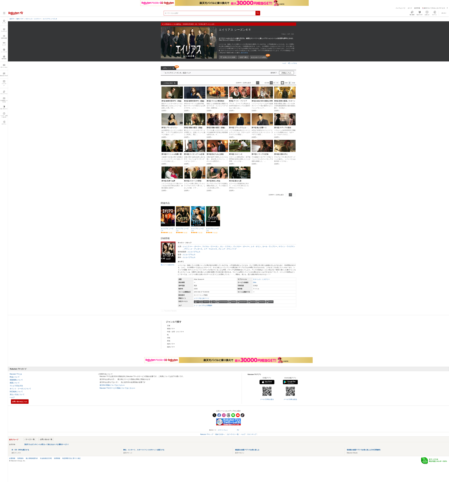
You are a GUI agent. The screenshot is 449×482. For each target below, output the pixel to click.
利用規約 (20, 458)
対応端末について (16, 391)
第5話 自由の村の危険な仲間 (262, 101)
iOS (214, 301)
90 (277, 83)
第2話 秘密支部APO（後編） (194, 101)
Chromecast (223, 301)
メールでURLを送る (267, 399)
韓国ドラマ (171, 329)
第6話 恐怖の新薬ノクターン (284, 101)
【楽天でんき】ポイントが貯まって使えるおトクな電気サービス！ (46, 444)
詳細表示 (289, 82)
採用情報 (57, 458)
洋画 (168, 338)
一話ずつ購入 (243, 57)
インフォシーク (400, 8)
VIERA (233, 301)
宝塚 (168, 325)
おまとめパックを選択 (258, 57)
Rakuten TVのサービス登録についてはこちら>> (117, 388)
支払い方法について (17, 394)
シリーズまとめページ (201, 298)
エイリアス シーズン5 (212, 230)
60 (274, 83)
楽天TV (12, 19)
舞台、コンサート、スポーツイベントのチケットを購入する (143, 450)
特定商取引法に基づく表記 (71, 458)
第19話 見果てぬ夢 (168, 181)
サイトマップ (251, 434)
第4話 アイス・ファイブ (238, 101)
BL (168, 335)
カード (410, 8)
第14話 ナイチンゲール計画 (194, 154)
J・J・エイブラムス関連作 (203, 305)
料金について (15, 377)
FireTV (271, 301)
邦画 (168, 341)
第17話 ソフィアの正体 (260, 154)
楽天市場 (417, 8)
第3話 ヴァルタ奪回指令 (215, 101)
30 (271, 83)
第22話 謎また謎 (235, 181)
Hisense (262, 301)
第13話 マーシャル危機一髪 (171, 154)
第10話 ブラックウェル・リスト (241, 127)
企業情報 (12, 458)
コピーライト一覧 (232, 434)
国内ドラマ (171, 347)
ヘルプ (284, 63)
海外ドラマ (171, 344)
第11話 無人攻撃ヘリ (259, 127)
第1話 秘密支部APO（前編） (172, 101)
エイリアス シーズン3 (197, 230)
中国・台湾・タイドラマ (175, 332)
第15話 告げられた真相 (215, 154)
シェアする (293, 63)
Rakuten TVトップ (207, 434)
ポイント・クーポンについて (20, 389)
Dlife (254, 282)
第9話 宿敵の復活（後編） (216, 127)
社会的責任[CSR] (46, 458)
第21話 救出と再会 (213, 181)
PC (198, 301)
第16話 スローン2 (235, 154)
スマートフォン (223, 430)
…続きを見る (244, 52)
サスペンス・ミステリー (261, 279)
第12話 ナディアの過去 (282, 127)
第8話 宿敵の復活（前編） (193, 127)
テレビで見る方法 (16, 386)
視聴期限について (16, 380)
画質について (15, 383)
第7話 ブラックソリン (169, 127)
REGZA (253, 301)
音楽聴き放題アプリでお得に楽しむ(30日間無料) (363, 450)
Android (206, 301)
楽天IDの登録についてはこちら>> (112, 385)
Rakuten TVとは (16, 374)
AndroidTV (243, 301)
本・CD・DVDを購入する (20, 450)
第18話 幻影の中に (281, 154)
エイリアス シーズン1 (167, 230)
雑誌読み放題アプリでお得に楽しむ (247, 450)
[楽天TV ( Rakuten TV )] (15, 14)
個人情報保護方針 (32, 458)
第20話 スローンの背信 (192, 181)
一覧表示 (282, 82)
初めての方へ (219, 434)
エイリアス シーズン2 (182, 230)
